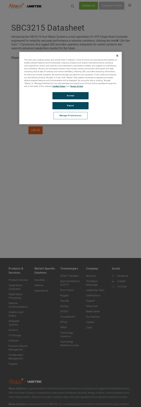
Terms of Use (76, 86)
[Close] (117, 55)
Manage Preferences (70, 115)
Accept (70, 95)
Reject (70, 105)
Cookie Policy (58, 86)
